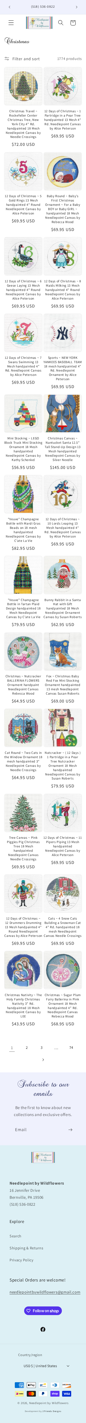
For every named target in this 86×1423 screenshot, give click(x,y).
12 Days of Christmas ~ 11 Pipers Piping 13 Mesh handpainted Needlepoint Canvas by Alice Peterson (62, 846)
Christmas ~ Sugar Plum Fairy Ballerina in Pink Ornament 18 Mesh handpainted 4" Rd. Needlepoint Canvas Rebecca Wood (63, 1006)
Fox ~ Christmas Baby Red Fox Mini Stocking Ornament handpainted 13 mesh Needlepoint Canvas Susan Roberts (63, 685)
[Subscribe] (70, 1130)
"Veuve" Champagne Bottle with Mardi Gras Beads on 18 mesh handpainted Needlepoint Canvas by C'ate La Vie (23, 530)
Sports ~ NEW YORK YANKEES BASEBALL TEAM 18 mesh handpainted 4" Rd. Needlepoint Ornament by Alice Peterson (62, 368)
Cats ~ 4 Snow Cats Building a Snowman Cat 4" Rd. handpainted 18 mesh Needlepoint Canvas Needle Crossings (63, 927)
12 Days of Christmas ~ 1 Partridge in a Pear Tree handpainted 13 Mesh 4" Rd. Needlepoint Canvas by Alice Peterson (62, 119)
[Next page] (43, 1060)
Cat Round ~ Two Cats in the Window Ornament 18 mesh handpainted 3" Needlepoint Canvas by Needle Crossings (23, 761)
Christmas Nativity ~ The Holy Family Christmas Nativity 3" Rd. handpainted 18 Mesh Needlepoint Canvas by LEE (23, 1006)
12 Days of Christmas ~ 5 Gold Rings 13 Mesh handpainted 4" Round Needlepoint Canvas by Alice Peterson (23, 204)
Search (16, 1236)
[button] (11, 23)
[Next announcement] (76, 7)
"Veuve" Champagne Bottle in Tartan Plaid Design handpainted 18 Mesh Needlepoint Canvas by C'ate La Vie (23, 608)
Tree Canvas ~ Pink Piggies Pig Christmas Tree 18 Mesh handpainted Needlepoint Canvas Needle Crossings (23, 848)
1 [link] (12, 1047)
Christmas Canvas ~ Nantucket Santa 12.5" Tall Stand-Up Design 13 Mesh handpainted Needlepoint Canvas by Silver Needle (63, 449)
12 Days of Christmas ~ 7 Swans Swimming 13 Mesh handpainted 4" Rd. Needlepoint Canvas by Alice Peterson (23, 366)
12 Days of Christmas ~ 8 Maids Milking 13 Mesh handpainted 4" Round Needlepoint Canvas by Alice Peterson (62, 290)
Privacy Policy (21, 1260)
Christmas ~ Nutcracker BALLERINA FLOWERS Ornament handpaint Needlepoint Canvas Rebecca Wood (23, 685)
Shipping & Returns (26, 1248)
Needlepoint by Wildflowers (49, 1403)
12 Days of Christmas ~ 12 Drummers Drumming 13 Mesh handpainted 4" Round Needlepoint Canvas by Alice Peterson (23, 927)
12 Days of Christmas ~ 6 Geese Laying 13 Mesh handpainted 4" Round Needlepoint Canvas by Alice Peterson (23, 290)
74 (71, 1047)
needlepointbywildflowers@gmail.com (45, 1292)
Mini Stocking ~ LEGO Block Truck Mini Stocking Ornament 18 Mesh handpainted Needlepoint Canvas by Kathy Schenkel (23, 449)
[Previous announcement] (9, 7)
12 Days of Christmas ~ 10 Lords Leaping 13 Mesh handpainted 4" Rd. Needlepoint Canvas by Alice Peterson (62, 527)
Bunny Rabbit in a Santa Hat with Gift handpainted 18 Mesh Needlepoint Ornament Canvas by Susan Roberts (62, 608)
